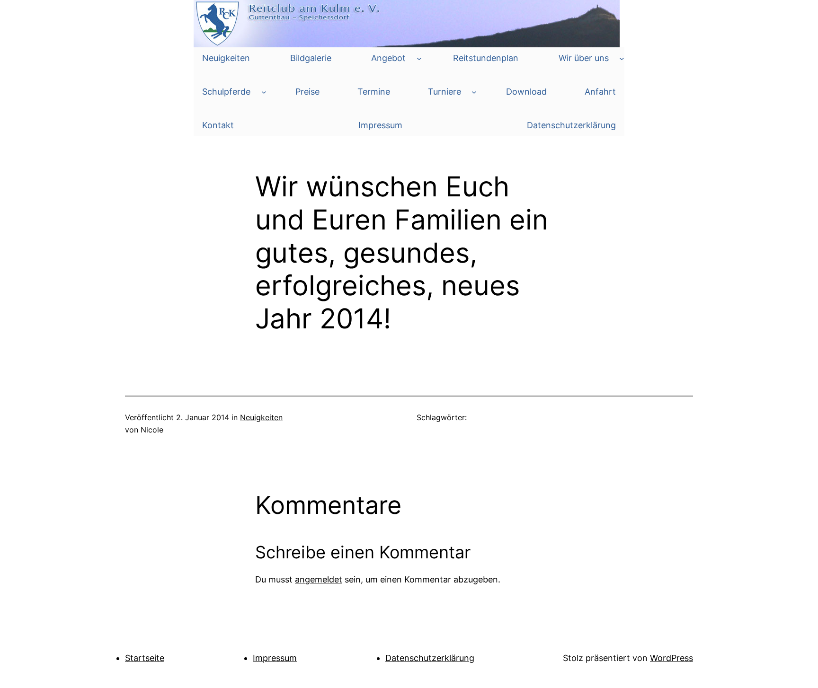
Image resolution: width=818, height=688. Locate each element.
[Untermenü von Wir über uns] (621, 58)
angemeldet (318, 579)
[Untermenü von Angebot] (419, 58)
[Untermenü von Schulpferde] (264, 92)
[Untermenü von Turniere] (474, 92)
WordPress (671, 658)
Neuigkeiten (261, 417)
